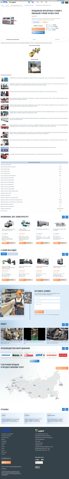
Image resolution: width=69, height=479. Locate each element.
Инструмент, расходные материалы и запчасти (44, 446)
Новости (3, 446)
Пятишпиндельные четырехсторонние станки (43, 5)
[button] (62, 1)
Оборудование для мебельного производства (44, 437)
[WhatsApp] (41, 459)
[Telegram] (43, 459)
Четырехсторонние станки (28, 5)
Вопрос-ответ (4, 452)
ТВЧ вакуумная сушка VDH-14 (42, 229)
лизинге (53, 28)
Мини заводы (37, 441)
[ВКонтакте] (35, 459)
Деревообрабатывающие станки (16, 5)
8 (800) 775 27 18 (7, 458)
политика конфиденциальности (15, 466)
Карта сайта (4, 468)
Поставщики (4, 441)
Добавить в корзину (38, 25)
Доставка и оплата (5, 437)
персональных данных (55, 314)
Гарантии (3, 439)
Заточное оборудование (39, 439)
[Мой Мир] (38, 459)
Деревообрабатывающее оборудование (42, 435)
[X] (40, 459)
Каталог (7, 5)
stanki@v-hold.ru (40, 457)
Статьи (3, 448)
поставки (51, 26)
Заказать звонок (6, 462)
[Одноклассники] (37, 459)
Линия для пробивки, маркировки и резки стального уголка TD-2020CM (8, 267)
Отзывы (5, 409)
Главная (2, 5)
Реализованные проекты (6, 435)
